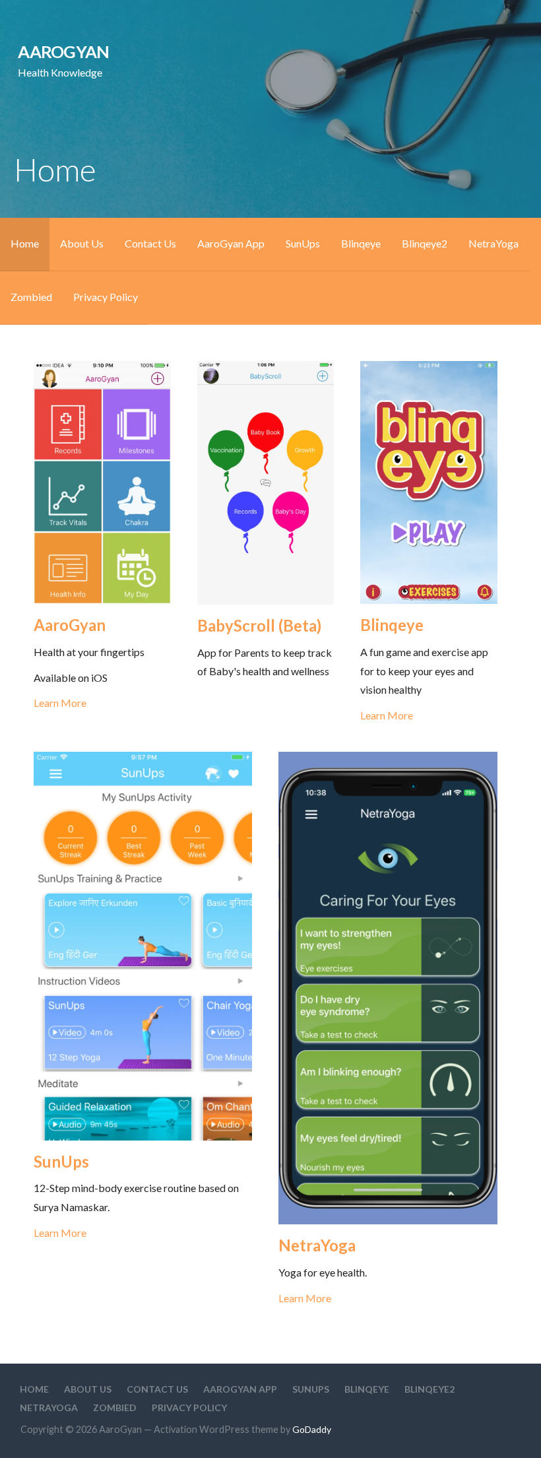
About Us (82, 243)
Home (25, 243)
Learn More (60, 702)
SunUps (303, 243)
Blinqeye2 (424, 243)
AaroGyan (63, 51)
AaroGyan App (231, 243)
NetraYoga (493, 243)
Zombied (31, 296)
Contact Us (150, 243)
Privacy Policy (105, 296)
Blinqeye (361, 243)
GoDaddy (311, 1429)
